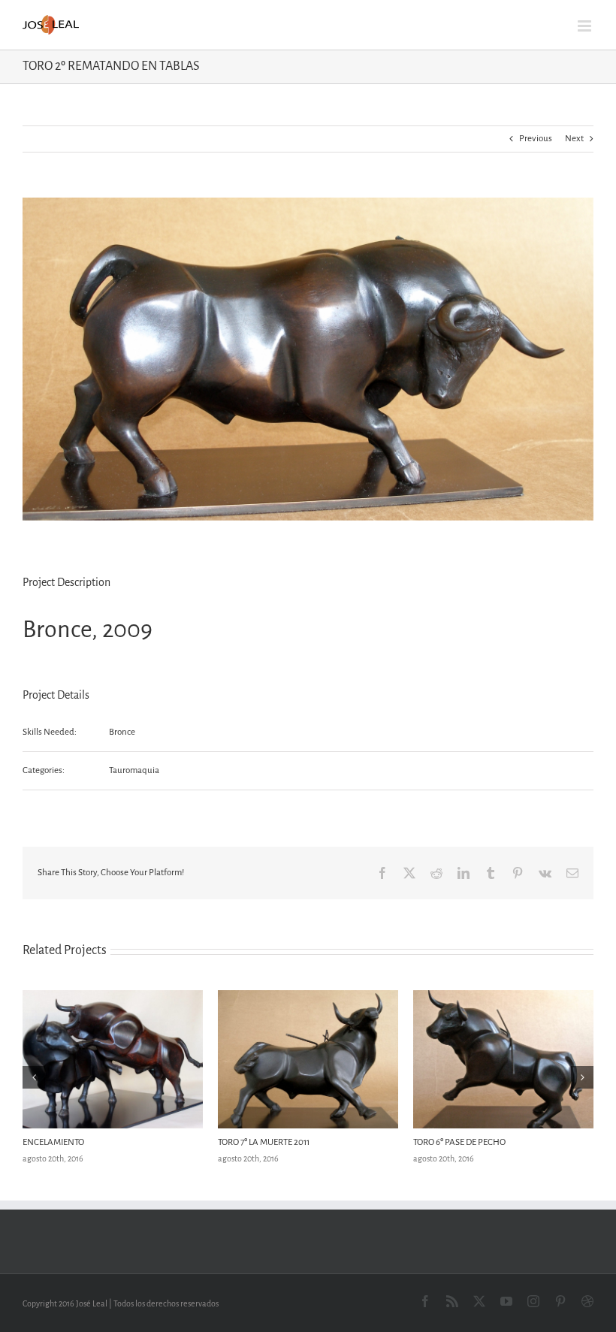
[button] (34, 1077)
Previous (535, 138)
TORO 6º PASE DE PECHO (459, 1142)
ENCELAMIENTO (53, 1142)
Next (574, 138)
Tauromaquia (134, 770)
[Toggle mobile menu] (585, 26)
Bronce (122, 732)
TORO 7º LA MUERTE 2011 (264, 1142)
